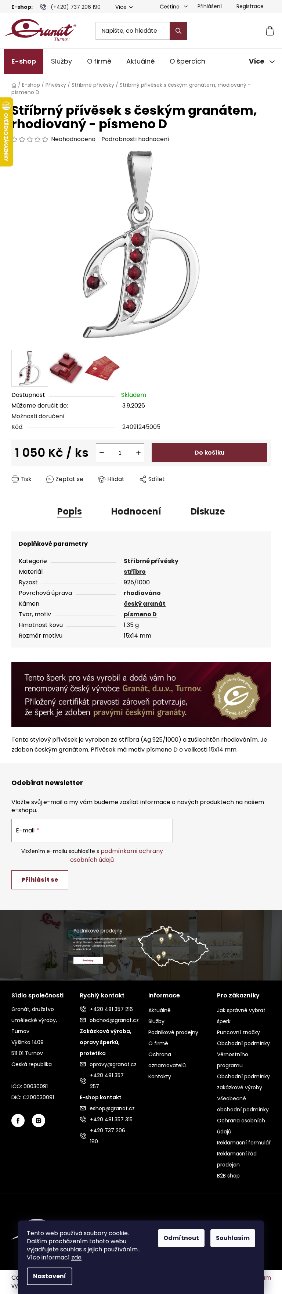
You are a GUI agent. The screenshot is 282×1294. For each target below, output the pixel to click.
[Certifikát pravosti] (141, 694)
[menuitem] (23, 61)
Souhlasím (233, 1238)
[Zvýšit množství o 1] (138, 453)
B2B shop (228, 1175)
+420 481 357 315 (111, 1119)
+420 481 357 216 (111, 1009)
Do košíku (209, 452)
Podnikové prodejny (173, 1032)
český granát (145, 603)
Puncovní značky (238, 1032)
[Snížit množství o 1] (101, 453)
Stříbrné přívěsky (151, 561)
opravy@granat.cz (112, 1064)
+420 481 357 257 (107, 1081)
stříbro (135, 571)
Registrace (250, 6)
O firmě (158, 1043)
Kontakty (159, 1076)
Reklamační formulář (244, 1142)
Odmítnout (181, 1238)
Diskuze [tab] (208, 511)
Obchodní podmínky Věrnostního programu (243, 1054)
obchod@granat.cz (112, 1020)
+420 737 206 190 (107, 1136)
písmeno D (140, 614)
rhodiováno (142, 593)
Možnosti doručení (38, 416)
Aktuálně (159, 1010)
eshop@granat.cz (112, 1108)
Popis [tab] (69, 511)
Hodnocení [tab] (136, 511)
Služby (156, 1021)
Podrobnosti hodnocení (135, 139)
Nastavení (49, 1276)
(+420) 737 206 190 (76, 7)
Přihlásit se (39, 879)
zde (76, 1257)
